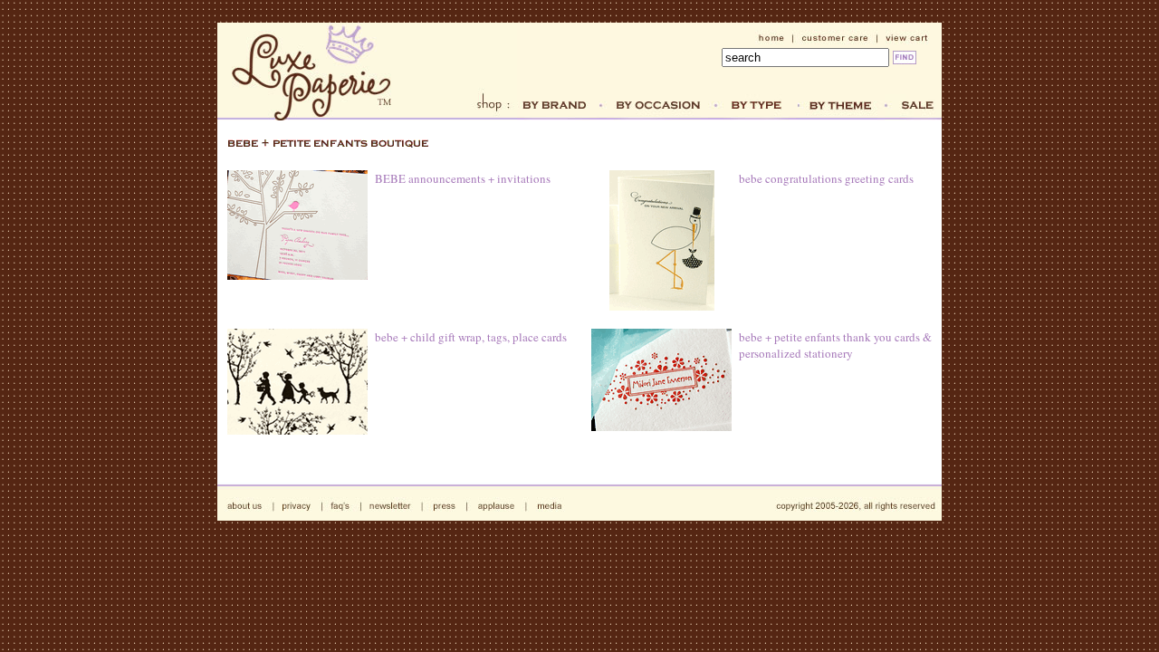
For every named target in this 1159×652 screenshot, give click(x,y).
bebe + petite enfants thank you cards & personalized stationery (835, 345)
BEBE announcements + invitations (463, 178)
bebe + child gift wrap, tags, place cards (471, 337)
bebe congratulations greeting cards (826, 178)
